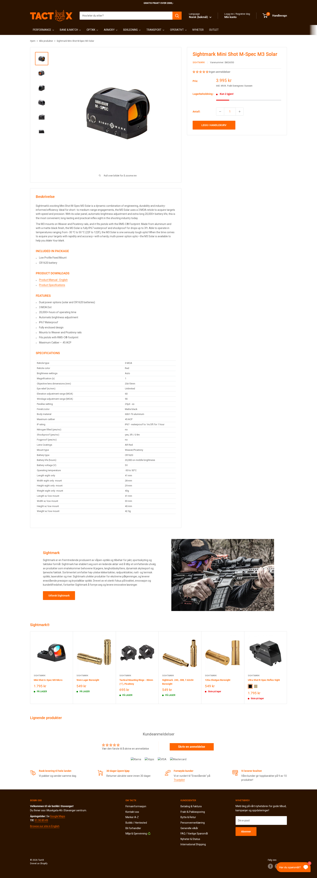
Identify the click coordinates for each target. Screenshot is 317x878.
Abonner (246, 831)
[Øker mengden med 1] (239, 111)
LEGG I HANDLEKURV (213, 125)
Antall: (196, 111)
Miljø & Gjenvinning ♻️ (138, 833)
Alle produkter (46, 41)
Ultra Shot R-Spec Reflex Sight (264, 680)
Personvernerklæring (193, 822)
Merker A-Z (132, 817)
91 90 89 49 (41, 820)
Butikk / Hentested (136, 822)
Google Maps (57, 816)
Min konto (230, 17)
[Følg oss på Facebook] (270, 866)
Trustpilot (179, 779)
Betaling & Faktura (191, 806)
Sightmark (199, 62)
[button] (201, 72)
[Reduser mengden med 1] (220, 111)
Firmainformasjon (135, 806)
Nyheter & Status (190, 839)
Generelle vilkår (189, 828)
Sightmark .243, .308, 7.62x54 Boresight (177, 682)
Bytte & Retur (188, 817)
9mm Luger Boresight (87, 680)
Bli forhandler (133, 828)
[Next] (287, 667)
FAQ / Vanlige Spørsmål (194, 833)
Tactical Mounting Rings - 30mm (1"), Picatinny (136, 682)
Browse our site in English (44, 826)
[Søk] (177, 16)
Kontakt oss (132, 811)
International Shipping (193, 844)
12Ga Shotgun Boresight (217, 680)
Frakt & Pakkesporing (193, 811)
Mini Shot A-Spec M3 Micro (48, 680)
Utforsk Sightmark (59, 595)
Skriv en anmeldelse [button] (191, 746)
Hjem (32, 41)
